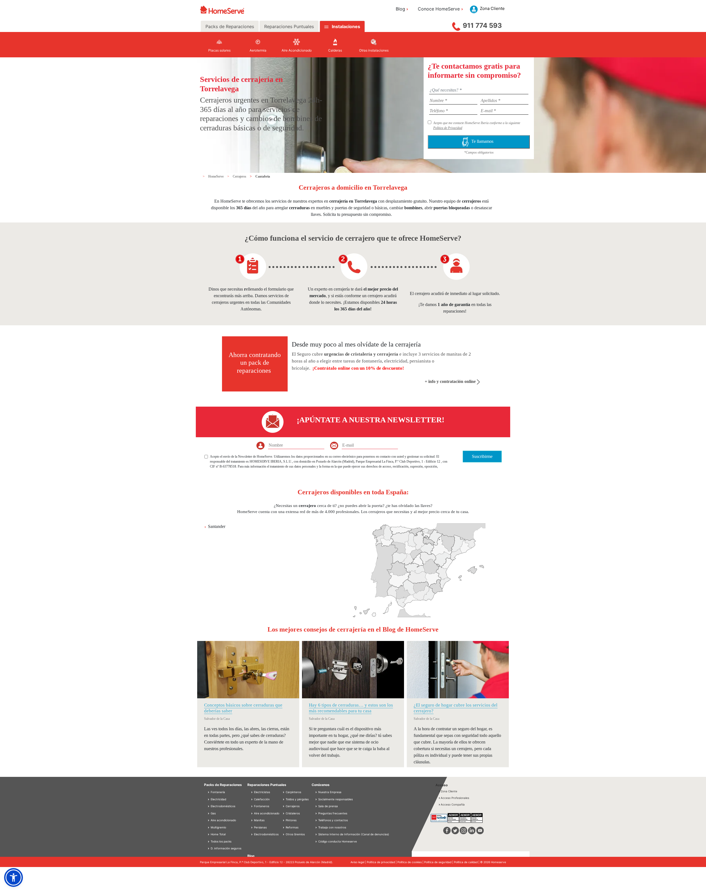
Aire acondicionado (223, 820)
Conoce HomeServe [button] (439, 9)
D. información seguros (225, 848)
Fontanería (217, 792)
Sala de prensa (328, 806)
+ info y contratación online (451, 381)
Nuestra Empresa (329, 792)
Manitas (258, 820)
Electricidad (218, 799)
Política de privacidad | (382, 862)
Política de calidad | (467, 862)
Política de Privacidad (447, 128)
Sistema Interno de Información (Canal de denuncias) (353, 834)
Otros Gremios (295, 834)
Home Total (218, 834)
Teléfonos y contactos (333, 820)
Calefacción (261, 799)
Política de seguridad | (439, 862)
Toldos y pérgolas (297, 799)
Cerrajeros (240, 176)
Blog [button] (400, 9)
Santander (216, 526)
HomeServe (216, 176)
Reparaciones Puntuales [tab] (289, 26)
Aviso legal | (359, 862)
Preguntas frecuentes (332, 813)
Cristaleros (292, 813)
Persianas (260, 827)
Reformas (291, 827)
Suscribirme (482, 456)
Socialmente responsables (335, 799)
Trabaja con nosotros (332, 827)
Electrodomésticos (222, 806)
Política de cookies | (410, 862)
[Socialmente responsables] (316, 799)
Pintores (290, 820)
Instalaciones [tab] (346, 26)
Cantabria (262, 176)
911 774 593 (482, 25)
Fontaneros (261, 806)
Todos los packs (220, 841)
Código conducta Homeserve (337, 841)
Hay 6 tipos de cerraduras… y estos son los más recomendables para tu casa (351, 707)
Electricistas (261, 792)
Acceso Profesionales (455, 797)
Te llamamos (483, 141)
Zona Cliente (449, 791)
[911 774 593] (456, 25)
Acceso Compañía (453, 804)
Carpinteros (293, 792)
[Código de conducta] (316, 841)
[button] (14, 877)
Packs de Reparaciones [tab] (229, 26)
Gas (213, 813)
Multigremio (218, 827)
